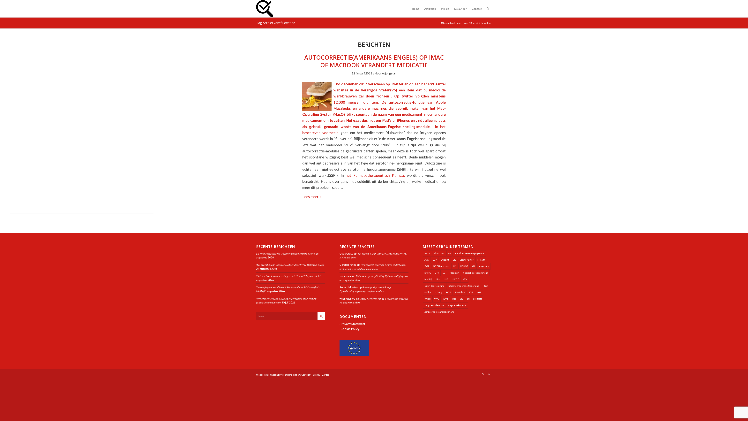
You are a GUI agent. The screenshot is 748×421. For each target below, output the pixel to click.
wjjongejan (389, 73)
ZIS (461, 298)
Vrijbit (427, 298)
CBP (434, 259)
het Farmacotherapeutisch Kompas (375, 175)
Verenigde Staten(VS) (379, 90)
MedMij (428, 279)
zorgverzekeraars (457, 305)
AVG (426, 259)
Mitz (438, 279)
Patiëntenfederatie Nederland (463, 286)
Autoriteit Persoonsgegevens (469, 253)
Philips (427, 292)
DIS (454, 259)
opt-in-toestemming (434, 286)
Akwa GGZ (439, 253)
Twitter (397, 84)
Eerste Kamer (467, 259)
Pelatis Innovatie (290, 374)
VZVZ (445, 298)
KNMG (427, 273)
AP (449, 253)
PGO (485, 286)
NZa (465, 279)
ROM (448, 292)
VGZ (479, 292)
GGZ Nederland (441, 266)
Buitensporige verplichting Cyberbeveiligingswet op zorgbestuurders (365, 289)
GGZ (426, 266)
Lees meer (310, 197)
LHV (437, 273)
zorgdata (477, 298)
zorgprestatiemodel (434, 305)
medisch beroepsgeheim (475, 273)
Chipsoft (444, 259)
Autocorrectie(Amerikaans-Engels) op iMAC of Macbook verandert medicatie (374, 61)
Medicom (454, 273)
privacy (438, 292)
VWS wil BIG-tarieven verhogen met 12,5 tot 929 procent (286, 276)
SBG (471, 292)
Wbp (454, 298)
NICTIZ (455, 279)
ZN (468, 298)
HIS (454, 266)
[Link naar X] (483, 374)
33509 (427, 253)
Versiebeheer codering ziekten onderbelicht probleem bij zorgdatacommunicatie (373, 266)
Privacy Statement (353, 323)
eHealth (481, 259)
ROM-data (460, 292)
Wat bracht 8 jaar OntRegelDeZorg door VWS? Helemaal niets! (290, 264)
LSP (444, 273)
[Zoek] (488, 8)
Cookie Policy (350, 329)
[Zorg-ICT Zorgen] (264, 8)
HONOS (464, 266)
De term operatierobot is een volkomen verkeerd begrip (285, 253)
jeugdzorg (484, 266)
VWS (436, 298)
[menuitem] (415, 8)
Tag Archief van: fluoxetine (275, 23)
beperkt (427, 84)
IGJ (473, 266)
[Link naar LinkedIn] (489, 374)
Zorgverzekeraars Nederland (439, 311)
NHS (446, 279)
